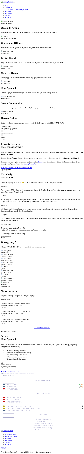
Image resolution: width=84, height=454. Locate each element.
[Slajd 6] (10, 133)
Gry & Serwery (10, 434)
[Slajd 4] (7, 133)
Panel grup (15, 371)
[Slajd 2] (3, 133)
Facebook (8, 13)
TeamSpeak (9, 7)
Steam (7, 15)
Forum (40, 162)
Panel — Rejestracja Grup (19, 9)
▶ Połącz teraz (6, 371)
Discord (8, 11)
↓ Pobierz (28, 168)
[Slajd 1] (2, 133)
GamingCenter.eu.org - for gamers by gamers (18, 373)
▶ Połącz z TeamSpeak (9, 168)
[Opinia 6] (10, 236)
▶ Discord (21, 168)
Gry (6, 5)
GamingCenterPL (30, 164)
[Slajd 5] (9, 133)
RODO (3, 448)
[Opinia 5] (9, 236)
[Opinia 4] (7, 236)
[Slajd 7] (12, 133)
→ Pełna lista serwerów (42, 328)
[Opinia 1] (2, 236)
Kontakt (8, 17)
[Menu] (14, 2)
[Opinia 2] (3, 236)
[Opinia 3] (5, 236)
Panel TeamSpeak (11, 436)
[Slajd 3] (5, 133)
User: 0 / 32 (7, 376)
